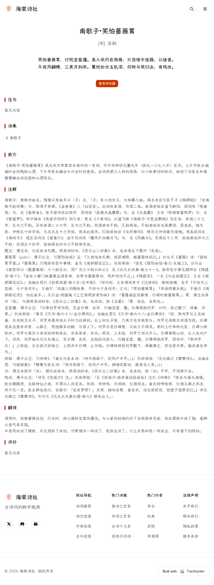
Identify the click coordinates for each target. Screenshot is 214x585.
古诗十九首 (121, 526)
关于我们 (190, 506)
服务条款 (190, 536)
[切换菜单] (205, 8)
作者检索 (83, 526)
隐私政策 (190, 526)
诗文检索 (83, 516)
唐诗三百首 (121, 506)
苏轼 (112, 43)
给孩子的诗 (121, 536)
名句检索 (83, 536)
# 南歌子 (13, 138)
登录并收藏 (107, 84)
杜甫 (151, 516)
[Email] (35, 524)
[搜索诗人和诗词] (191, 8)
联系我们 (190, 516)
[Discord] (22, 524)
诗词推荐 (83, 506)
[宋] (101, 43)
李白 (151, 506)
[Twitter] (8, 524)
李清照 (153, 536)
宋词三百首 (121, 516)
